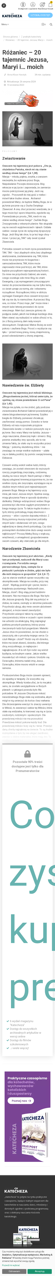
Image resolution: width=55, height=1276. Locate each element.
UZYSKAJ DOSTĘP (40, 15)
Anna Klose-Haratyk (16, 74)
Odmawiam (14, 1271)
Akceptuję (39, 1271)
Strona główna (10, 37)
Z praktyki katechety (31, 37)
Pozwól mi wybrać (11, 1265)
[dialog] (27, 1262)
